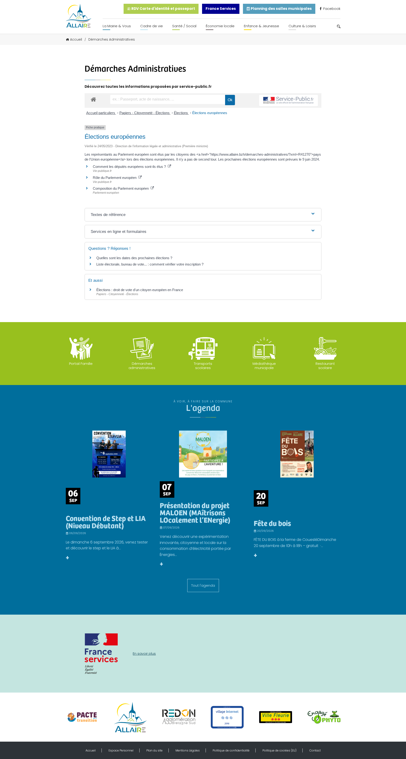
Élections (181, 113)
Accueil (76, 39)
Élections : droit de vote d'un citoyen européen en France (139, 290)
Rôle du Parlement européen (115, 178)
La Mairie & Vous (117, 25)
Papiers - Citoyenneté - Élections (145, 113)
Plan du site (154, 750)
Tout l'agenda (203, 585)
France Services (221, 8)
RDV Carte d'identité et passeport (163, 8)
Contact (315, 750)
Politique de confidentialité (231, 750)
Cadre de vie (151, 25)
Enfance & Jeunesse (261, 25)
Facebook (331, 8)
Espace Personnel (121, 750)
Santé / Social (184, 25)
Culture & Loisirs (302, 25)
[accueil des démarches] (93, 99)
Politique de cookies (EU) (279, 750)
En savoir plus (144, 653)
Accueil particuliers (101, 113)
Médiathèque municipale (264, 365)
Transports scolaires (203, 365)
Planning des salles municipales (281, 8)
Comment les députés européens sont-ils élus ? (130, 167)
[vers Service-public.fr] (288, 100)
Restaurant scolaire (325, 365)
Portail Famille (81, 363)
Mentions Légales (188, 750)
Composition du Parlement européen (122, 188)
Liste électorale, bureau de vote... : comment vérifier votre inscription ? (149, 264)
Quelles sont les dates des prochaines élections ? (134, 258)
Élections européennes (209, 113)
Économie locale (220, 25)
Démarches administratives (142, 365)
